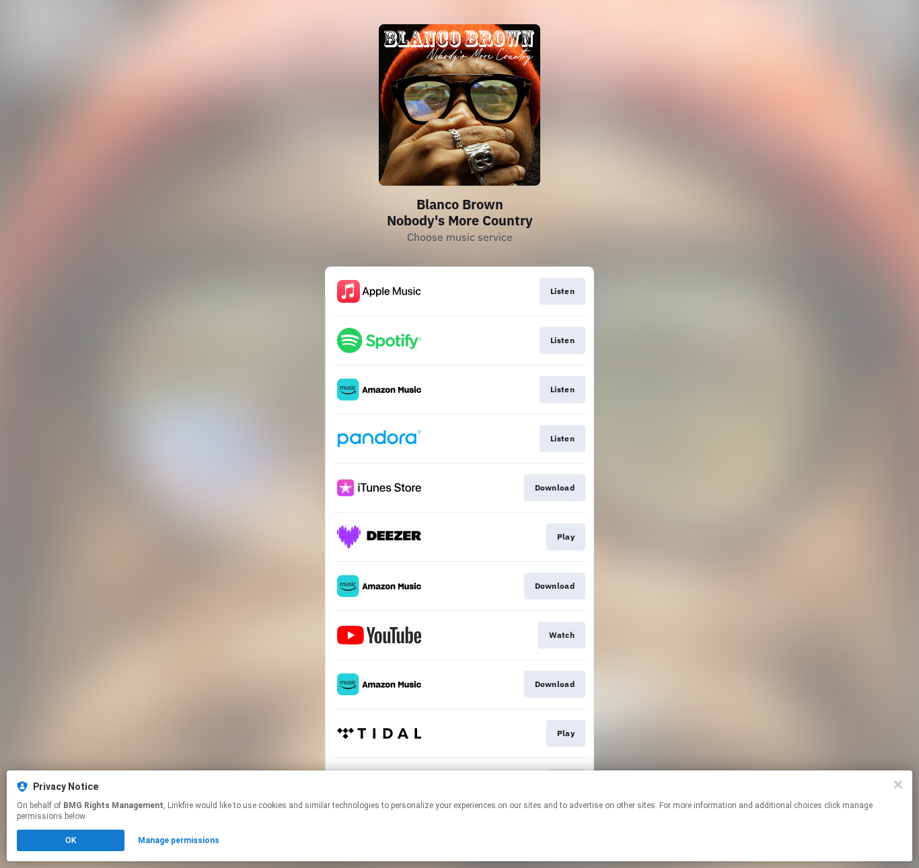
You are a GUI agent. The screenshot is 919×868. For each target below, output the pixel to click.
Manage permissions (178, 840)
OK (70, 840)
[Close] (898, 784)
